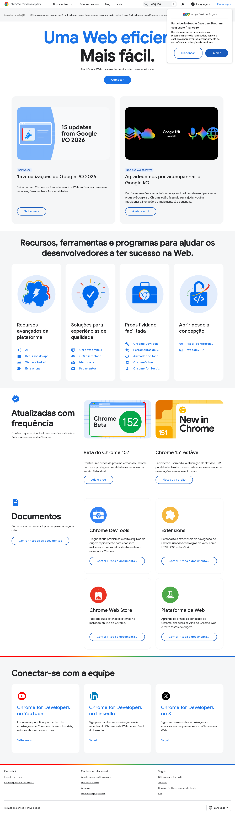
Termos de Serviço (14, 807)
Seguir (93, 740)
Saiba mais (31, 211)
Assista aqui (140, 211)
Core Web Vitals (90, 350)
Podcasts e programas (93, 793)
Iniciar (216, 53)
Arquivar (85, 788)
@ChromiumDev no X (170, 777)
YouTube (162, 782)
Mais (119, 4)
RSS (160, 793)
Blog (107, 4)
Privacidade (33, 807)
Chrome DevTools (145, 344)
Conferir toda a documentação (118, 561)
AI (26, 350)
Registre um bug (13, 777)
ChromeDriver (143, 362)
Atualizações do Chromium (96, 777)
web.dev (196, 350)
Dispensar (188, 53)
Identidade (86, 362)
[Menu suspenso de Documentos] (72, 4)
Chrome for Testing (147, 368)
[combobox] (160, 4)
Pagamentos (88, 368)
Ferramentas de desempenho (148, 350)
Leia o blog (98, 479)
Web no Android (36, 362)
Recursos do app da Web (40, 356)
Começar (117, 80)
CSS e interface (90, 356)
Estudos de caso (89, 4)
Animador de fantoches (148, 356)
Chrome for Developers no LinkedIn (177, 788)
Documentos (60, 4)
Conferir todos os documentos (40, 541)
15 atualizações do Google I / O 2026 (56, 177)
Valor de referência (201, 344)
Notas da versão (174, 479)
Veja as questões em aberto (19, 782)
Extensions (32, 368)
